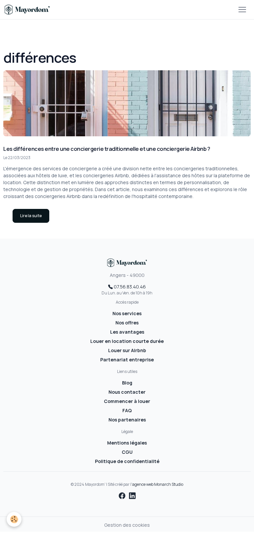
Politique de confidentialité (127, 461)
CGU (127, 452)
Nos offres (127, 322)
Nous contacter (127, 392)
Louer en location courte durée (127, 341)
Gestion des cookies (127, 525)
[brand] (28, 10)
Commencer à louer (127, 401)
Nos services (127, 313)
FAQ (127, 410)
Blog (127, 383)
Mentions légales (127, 443)
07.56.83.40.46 (129, 286)
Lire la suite (31, 215)
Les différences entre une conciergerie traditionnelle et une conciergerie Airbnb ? (106, 148)
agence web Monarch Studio (157, 484)
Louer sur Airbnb (127, 350)
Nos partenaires (127, 419)
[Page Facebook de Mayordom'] (123, 495)
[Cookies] (14, 519)
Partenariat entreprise (127, 359)
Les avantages (127, 332)
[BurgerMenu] (242, 10)
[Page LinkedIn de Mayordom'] (132, 495)
